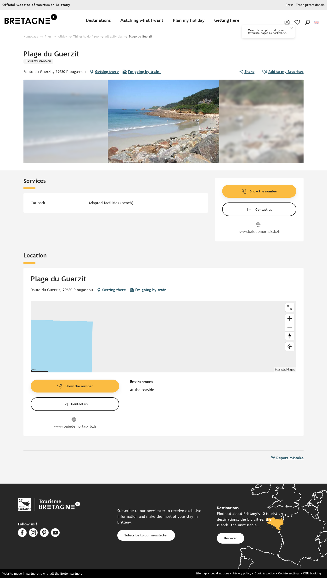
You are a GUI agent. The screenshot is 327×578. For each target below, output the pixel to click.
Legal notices (219, 573)
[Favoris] (297, 22)
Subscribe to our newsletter (146, 535)
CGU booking (312, 573)
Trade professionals (310, 5)
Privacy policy (241, 573)
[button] (307, 22)
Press (289, 5)
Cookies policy (265, 573)
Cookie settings (288, 573)
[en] (317, 22)
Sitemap (201, 573)
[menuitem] (30, 20)
